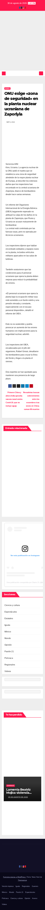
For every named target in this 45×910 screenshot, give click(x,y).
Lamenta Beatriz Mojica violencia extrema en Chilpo (19, 793)
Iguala (7, 625)
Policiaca (8, 658)
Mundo (7, 88)
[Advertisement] (22, 47)
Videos (7, 671)
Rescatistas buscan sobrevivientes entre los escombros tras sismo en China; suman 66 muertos (31, 400)
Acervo (34, 898)
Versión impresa (8, 886)
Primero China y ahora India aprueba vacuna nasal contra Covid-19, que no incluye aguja (14, 399)
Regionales (9, 665)
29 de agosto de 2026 (18, 797)
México (7, 632)
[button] (36, 73)
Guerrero (35, 886)
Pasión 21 (9, 651)
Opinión (8, 645)
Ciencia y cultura (12, 605)
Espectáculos (10, 612)
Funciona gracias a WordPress (14, 877)
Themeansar (22, 880)
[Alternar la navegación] (41, 73)
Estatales (8, 618)
